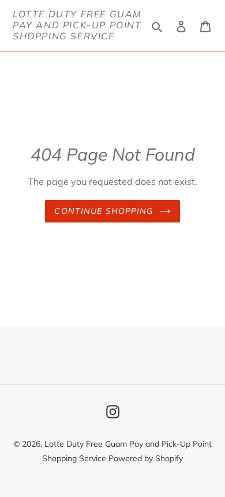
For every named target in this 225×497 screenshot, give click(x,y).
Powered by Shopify (145, 458)
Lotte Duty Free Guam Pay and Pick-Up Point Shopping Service (77, 25)
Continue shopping (103, 211)
